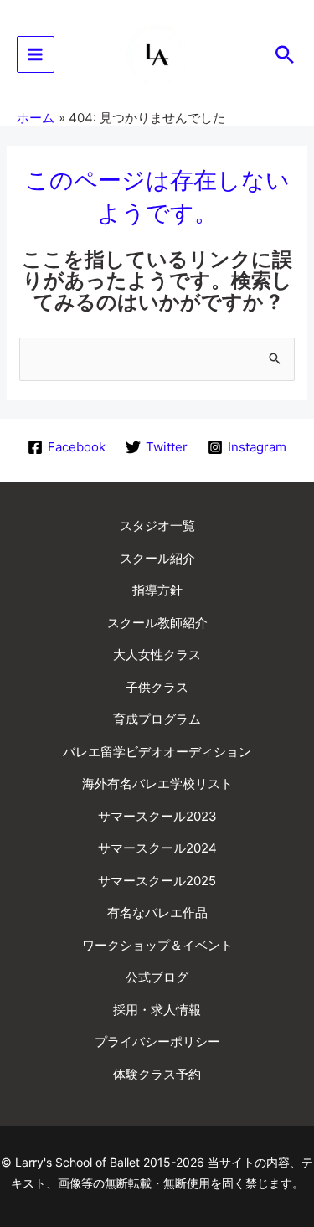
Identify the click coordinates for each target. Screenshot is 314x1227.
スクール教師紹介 (157, 623)
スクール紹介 (157, 558)
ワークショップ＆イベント (157, 945)
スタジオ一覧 (157, 526)
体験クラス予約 (157, 1074)
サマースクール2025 (157, 881)
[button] (284, 54)
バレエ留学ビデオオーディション (157, 752)
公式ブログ (157, 977)
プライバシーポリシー (157, 1041)
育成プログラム (157, 719)
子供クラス (157, 687)
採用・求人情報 (157, 1010)
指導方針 (157, 590)
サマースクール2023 (157, 816)
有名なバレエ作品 (157, 912)
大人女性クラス (157, 654)
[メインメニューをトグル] (35, 55)
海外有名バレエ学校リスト (157, 783)
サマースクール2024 (157, 848)
